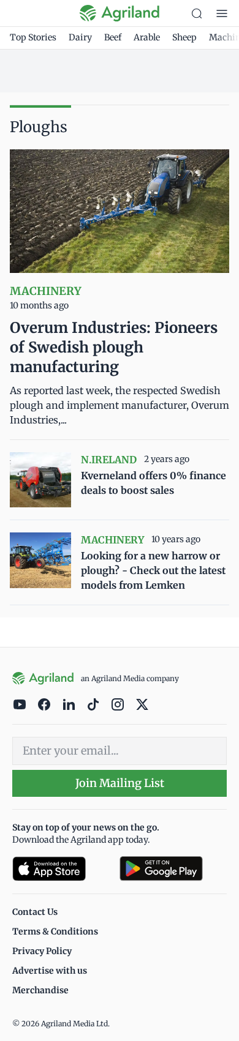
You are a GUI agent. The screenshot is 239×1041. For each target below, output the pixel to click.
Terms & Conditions (55, 931)
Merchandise (40, 990)
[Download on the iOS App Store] (61, 868)
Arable (147, 37)
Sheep (184, 37)
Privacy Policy (42, 951)
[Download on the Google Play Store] (173, 868)
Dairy (80, 37)
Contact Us (35, 911)
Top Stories (33, 37)
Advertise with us (49, 970)
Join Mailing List (119, 783)
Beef (112, 37)
